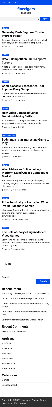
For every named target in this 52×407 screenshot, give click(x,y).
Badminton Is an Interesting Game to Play (22, 319)
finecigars (26, 8)
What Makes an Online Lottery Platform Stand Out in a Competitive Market (25, 173)
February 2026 (8, 363)
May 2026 (6, 353)
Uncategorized (9, 135)
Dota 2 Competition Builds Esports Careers (23, 298)
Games (6, 28)
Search (5, 277)
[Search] (38, 19)
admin (7, 46)
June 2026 (7, 348)
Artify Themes (18, 403)
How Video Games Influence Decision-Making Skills (20, 114)
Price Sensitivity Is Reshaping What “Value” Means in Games (25, 204)
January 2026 (8, 368)
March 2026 (7, 358)
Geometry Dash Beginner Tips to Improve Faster (26, 293)
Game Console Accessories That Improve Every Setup (23, 87)
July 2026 (6, 343)
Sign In (45, 18)
